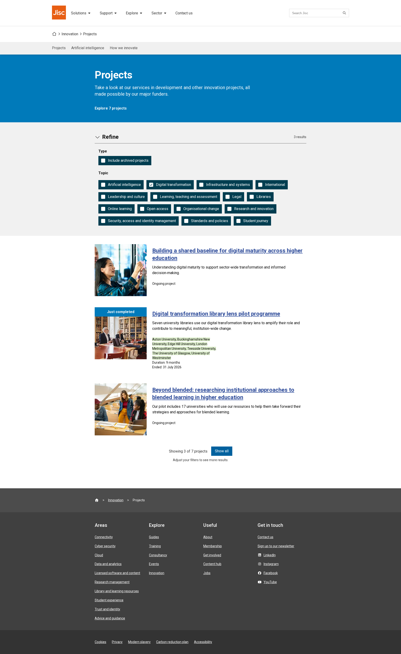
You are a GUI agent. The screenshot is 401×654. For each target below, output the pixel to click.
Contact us (184, 13)
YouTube (270, 582)
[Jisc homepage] (59, 13)
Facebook (271, 573)
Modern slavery (139, 642)
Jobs (206, 573)
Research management (112, 582)
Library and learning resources (117, 591)
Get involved (212, 555)
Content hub (212, 564)
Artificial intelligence (87, 48)
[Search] (345, 13)
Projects (90, 34)
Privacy (117, 642)
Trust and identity (107, 609)
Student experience (109, 600)
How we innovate (124, 48)
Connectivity (104, 537)
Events (154, 564)
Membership (212, 546)
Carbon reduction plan (172, 642)
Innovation (69, 34)
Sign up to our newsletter (276, 546)
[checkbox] (124, 160)
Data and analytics (108, 564)
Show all (222, 451)
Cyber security (105, 546)
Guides (154, 537)
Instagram (271, 564)
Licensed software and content (117, 573)
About (207, 537)
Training (155, 546)
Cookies (100, 642)
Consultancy (158, 555)
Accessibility (203, 642)
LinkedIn (270, 555)
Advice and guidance (110, 618)
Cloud (99, 555)
